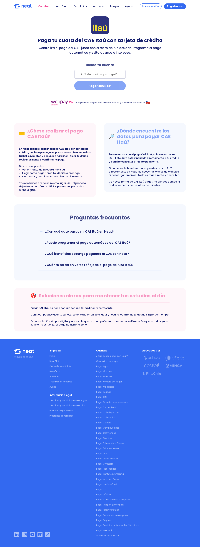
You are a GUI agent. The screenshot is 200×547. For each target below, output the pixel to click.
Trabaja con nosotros (61, 381)
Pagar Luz (101, 489)
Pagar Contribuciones (107, 427)
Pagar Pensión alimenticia (110, 504)
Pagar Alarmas (104, 371)
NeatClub (61, 6)
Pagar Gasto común (107, 458)
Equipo (114, 6)
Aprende (98, 6)
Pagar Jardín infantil (106, 484)
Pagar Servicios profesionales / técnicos (117, 525)
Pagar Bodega (103, 392)
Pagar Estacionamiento (108, 448)
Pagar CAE (101, 397)
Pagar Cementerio (106, 407)
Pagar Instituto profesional (110, 474)
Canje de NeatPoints (60, 366)
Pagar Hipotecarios (106, 468)
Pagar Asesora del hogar (109, 381)
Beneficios (80, 6)
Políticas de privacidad (61, 410)
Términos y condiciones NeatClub (67, 405)
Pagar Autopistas (105, 386)
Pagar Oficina (103, 494)
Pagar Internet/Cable (107, 479)
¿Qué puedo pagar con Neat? (112, 356)
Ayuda (129, 6)
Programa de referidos (61, 415)
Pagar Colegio (103, 422)
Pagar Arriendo (104, 376)
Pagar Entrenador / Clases (110, 443)
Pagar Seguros (103, 520)
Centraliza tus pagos (107, 361)
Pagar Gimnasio (104, 463)
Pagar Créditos (104, 438)
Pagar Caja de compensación (112, 402)
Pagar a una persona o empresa (113, 499)
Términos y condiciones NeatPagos (68, 400)
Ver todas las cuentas (107, 535)
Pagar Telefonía (104, 530)
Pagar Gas (101, 453)
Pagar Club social (105, 417)
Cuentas (43, 6)
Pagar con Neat (100, 86)
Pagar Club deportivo (107, 412)
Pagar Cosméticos (106, 433)
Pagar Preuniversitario (107, 509)
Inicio (52, 356)
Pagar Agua (102, 366)
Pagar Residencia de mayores (112, 515)
